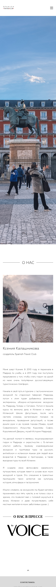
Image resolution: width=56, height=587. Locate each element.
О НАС (28, 262)
